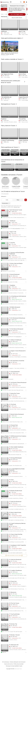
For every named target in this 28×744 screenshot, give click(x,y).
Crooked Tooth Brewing (7, 140)
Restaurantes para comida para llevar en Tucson (10, 81)
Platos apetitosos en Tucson (9, 147)
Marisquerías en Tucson (8, 104)
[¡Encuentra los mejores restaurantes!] (5, 2)
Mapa (18, 199)
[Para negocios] (11, 2)
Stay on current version (17, 17)
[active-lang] (24, 2)
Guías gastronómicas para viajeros (11, 38)
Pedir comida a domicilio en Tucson (11, 59)
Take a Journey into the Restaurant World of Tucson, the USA (9, 53)
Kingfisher (4, 119)
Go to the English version (17, 14)
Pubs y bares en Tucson (8, 125)
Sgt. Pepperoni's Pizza (7, 74)
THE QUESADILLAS (6, 97)
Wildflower (4, 31)
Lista (7, 199)
